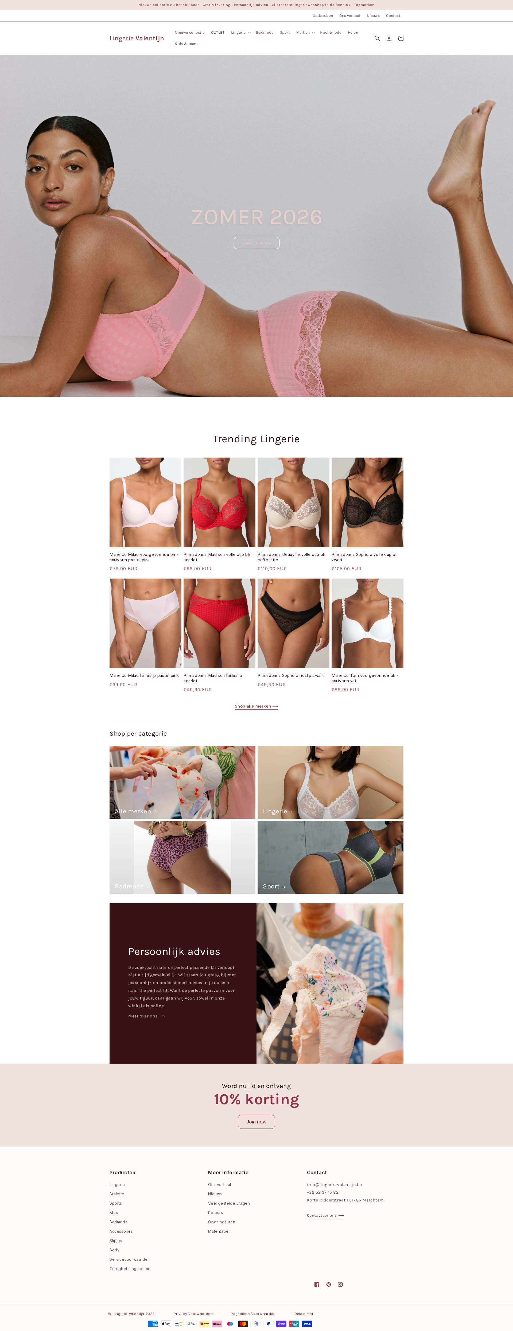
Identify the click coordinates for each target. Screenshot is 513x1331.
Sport (271, 886)
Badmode (129, 886)
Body (114, 1250)
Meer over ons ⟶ (146, 1015)
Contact (393, 15)
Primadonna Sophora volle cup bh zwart (365, 557)
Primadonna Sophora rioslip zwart (291, 675)
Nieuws (373, 15)
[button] (240, 32)
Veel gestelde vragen (229, 1203)
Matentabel (219, 1231)
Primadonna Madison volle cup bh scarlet (217, 557)
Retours (215, 1212)
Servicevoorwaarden (130, 1259)
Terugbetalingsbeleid (130, 1268)
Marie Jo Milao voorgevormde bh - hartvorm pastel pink (144, 557)
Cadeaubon (323, 15)
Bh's (114, 1212)
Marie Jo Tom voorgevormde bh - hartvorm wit (365, 678)
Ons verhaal (349, 15)
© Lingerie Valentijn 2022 (131, 1314)
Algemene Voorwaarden (253, 1314)
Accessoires (121, 1231)
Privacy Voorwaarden (193, 1314)
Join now (256, 1122)
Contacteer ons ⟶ (325, 1215)
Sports (116, 1203)
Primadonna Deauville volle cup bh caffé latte (291, 557)
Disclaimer (303, 1314)
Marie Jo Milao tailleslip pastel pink (144, 675)
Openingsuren (221, 1222)
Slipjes (116, 1240)
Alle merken (133, 811)
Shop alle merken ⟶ (256, 706)
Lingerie (275, 811)
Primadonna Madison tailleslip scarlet (213, 678)
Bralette (117, 1194)
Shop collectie (256, 243)
